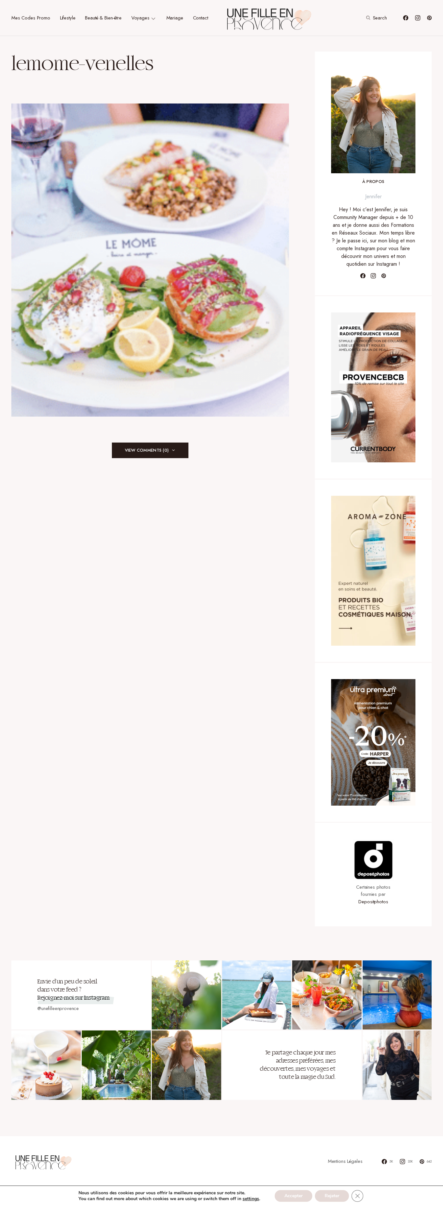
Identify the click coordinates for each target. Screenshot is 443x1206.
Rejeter (332, 1196)
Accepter (293, 1196)
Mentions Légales (345, 1161)
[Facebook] (405, 17)
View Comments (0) (147, 450)
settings (251, 1199)
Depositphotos (373, 901)
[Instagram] (417, 17)
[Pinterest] (429, 17)
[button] (376, 18)
